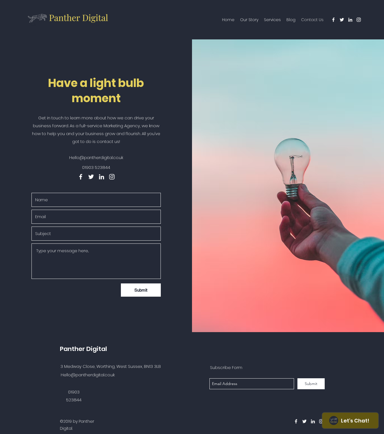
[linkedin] (350, 20)
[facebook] (333, 20)
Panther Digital (83, 348)
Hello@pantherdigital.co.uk (96, 157)
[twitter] (342, 20)
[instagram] (359, 20)
